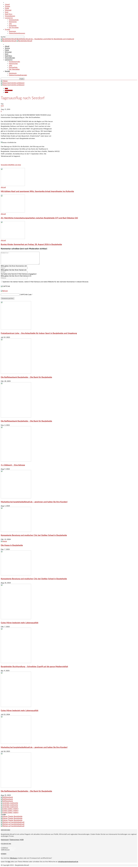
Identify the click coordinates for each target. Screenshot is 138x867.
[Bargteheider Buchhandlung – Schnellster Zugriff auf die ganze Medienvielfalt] (16, 662)
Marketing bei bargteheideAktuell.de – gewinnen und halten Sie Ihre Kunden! (34, 502)
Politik (7, 8)
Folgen (12, 850)
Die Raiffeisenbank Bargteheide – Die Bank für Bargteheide (26, 377)
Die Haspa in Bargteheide (12, 545)
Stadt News (8, 14)
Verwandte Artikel (6, 165)
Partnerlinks (12, 25)
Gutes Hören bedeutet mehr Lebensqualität (19, 623)
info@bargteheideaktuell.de (68, 861)
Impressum (12, 31)
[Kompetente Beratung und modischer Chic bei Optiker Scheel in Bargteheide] (16, 531)
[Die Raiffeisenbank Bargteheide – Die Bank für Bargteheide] (16, 373)
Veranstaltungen (10, 16)
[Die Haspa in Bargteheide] (4, 541)
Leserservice (9, 18)
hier (9, 861)
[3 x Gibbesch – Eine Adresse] (16, 461)
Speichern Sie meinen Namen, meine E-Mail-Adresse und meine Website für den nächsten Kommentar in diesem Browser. (46, 282)
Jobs (10, 23)
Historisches (13, 22)
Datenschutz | (15, 840)
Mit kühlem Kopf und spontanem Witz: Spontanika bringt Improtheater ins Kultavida (37, 191)
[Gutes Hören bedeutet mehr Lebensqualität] (16, 619)
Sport (6, 12)
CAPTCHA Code (25, 294)
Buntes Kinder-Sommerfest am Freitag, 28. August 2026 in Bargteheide (31, 244)
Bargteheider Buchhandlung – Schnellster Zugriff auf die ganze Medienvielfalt (34, 667)
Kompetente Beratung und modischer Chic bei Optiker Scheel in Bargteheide (34, 535)
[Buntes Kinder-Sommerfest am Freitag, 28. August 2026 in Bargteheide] (13, 238)
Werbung (13, 858)
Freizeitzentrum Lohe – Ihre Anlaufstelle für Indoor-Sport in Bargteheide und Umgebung (39, 333)
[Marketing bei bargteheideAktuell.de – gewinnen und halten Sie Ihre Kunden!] (16, 498)
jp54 (2, 106)
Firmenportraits (14, 20)
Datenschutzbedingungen (17, 33)
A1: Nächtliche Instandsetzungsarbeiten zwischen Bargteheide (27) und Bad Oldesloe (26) (39, 218)
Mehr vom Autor (16, 165)
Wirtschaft (8, 10)
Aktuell (7, 4)
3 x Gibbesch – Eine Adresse (13, 465)
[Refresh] (4, 291)
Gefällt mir (12, 848)
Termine (7, 6)
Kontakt (7, 29)
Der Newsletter (14, 27)
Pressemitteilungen (9, 90)
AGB (22, 840)
